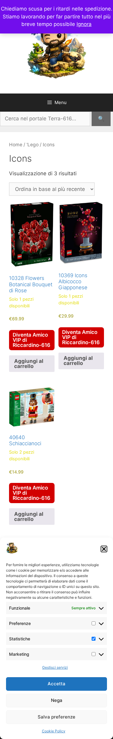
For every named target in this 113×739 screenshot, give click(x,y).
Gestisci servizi (55, 667)
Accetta (56, 684)
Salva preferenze (56, 717)
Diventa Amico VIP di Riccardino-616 (31, 340)
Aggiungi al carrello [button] (28, 363)
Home (15, 144)
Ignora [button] (84, 24)
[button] (104, 549)
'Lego (33, 144)
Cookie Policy (53, 731)
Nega (56, 700)
